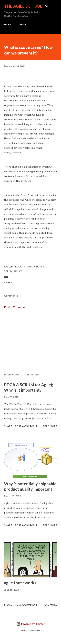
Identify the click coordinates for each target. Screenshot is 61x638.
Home (7, 24)
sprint (17, 271)
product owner (24, 266)
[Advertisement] (30, 341)
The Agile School (23, 6)
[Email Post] (6, 278)
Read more (50, 426)
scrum (8, 271)
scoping (41, 266)
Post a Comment (15, 307)
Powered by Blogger (33, 624)
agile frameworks (20, 582)
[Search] (47, 6)
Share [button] (8, 282)
